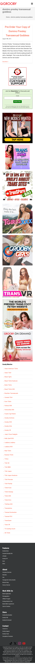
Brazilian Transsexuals (11, 393)
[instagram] (19, 643)
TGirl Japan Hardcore (11, 475)
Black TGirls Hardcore (11, 381)
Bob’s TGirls (8, 385)
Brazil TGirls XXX (10, 389)
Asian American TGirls (11, 368)
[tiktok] (11, 643)
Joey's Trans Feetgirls (11, 434)
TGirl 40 (7, 463)
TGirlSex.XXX (8, 504)
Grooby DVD (8, 422)
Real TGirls (8, 451)
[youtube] (24, 643)
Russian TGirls (9, 455)
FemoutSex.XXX (9, 409)
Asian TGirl (8, 372)
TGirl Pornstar (9, 479)
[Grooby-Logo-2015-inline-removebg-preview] (8, 3)
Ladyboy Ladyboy (10, 442)
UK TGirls (7, 533)
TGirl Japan (8, 471)
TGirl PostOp (8, 483)
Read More (5, 61)
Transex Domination (11, 512)
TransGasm (8, 520)
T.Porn (6, 459)
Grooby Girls (8, 426)
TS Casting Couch (10, 529)
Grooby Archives (9, 418)
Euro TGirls (8, 401)
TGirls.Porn (8, 500)
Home (8, 17)
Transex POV (8, 516)
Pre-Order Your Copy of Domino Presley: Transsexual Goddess (17, 31)
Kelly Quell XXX (9, 438)
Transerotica (8, 508)
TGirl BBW (8, 467)
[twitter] (15, 643)
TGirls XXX (8, 496)
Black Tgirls (8, 377)
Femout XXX (8, 405)
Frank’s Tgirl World (10, 414)
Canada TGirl (8, 397)
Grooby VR (8, 430)
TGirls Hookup (9, 492)
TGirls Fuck (8, 487)
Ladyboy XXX (9, 446)
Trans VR (7, 524)
